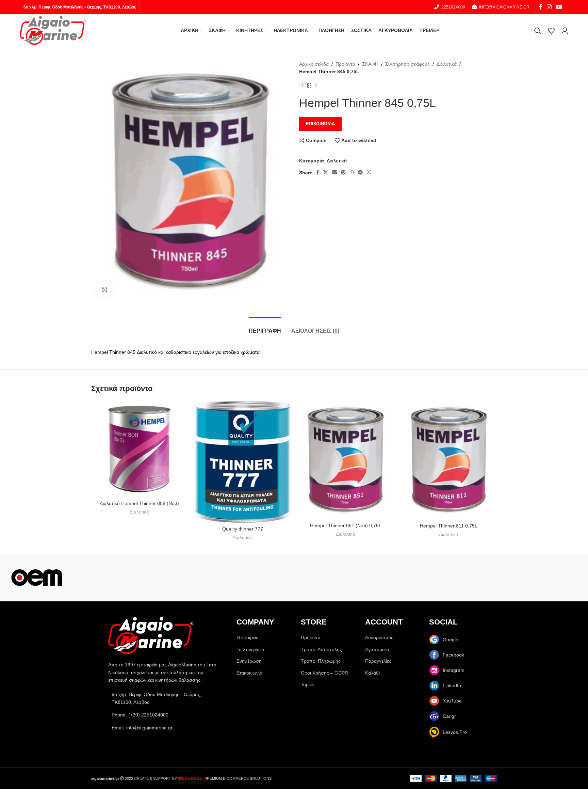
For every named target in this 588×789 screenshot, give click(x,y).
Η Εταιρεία (247, 637)
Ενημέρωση (249, 661)
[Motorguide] (110, 578)
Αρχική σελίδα (314, 64)
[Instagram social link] (549, 7)
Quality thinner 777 (242, 529)
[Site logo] (53, 30)
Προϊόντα (345, 64)
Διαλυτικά (447, 64)
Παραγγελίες (378, 661)
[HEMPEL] (551, 578)
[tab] (265, 327)
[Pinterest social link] (343, 172)
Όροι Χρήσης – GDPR (324, 673)
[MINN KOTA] (183, 578)
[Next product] (316, 85)
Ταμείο (307, 684)
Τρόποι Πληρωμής (321, 661)
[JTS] (477, 578)
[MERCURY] (257, 578)
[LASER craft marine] (404, 578)
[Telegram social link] (360, 172)
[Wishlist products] (551, 30)
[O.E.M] (37, 578)
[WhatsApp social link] (352, 172)
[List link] (165, 715)
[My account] (565, 30)
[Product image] (139, 449)
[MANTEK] (331, 578)
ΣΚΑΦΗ (370, 64)
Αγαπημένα (377, 649)
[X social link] (325, 172)
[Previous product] (302, 85)
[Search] (537, 30)
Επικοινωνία (320, 123)
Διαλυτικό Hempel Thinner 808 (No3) (139, 503)
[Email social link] (334, 172)
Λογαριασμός (379, 637)
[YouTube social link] (559, 7)
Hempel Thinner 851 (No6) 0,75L (345, 525)
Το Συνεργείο (250, 649)
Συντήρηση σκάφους (407, 64)
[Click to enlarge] (104, 289)
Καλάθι (372, 673)
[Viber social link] (369, 172)
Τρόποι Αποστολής (321, 649)
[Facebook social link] (540, 7)
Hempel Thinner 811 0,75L (448, 525)
